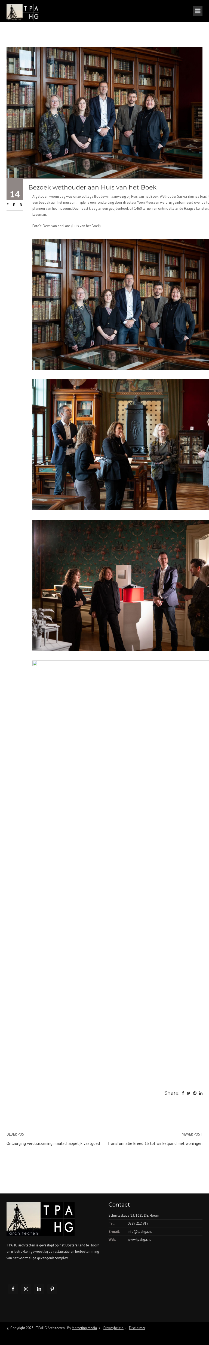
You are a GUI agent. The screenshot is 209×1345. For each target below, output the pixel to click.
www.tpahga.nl (139, 1239)
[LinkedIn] (200, 1094)
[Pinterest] (194, 1094)
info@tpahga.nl (140, 1231)
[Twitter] (188, 1094)
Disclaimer (137, 1328)
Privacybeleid (113, 1328)
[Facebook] (183, 1094)
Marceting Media (84, 1328)
